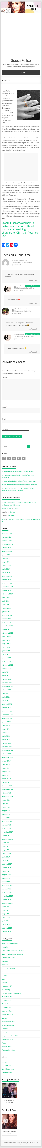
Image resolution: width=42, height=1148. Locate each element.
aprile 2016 (6, 878)
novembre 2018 (7, 789)
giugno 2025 (6, 562)
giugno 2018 (6, 807)
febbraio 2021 (7, 704)
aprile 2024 (6, 612)
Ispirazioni (5, 965)
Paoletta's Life (7, 997)
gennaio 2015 (6, 931)
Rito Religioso (6, 1007)
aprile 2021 (6, 697)
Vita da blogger (7, 1046)
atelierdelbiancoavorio (22, 260)
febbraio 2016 (7, 885)
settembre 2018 (7, 796)
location (4, 975)
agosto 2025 (6, 555)
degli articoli (7, 1065)
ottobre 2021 (6, 690)
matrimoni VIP (7, 986)
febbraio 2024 (7, 615)
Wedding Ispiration (8, 1050)
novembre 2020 (7, 715)
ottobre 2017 (6, 835)
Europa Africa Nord (8, 958)
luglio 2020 (5, 725)
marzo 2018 (6, 818)
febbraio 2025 (7, 576)
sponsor (4, 1018)
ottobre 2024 (6, 590)
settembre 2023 (7, 633)
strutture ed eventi (8, 1021)
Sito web (5, 429)
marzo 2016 (6, 882)
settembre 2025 (7, 551)
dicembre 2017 (7, 828)
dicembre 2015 (7, 892)
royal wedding (7, 1011)
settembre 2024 (7, 594)
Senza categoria (7, 1014)
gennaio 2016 (6, 889)
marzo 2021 (6, 700)
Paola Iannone (6, 508)
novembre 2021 (7, 686)
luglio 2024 (5, 601)
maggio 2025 (6, 565)
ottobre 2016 (6, 867)
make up (5, 982)
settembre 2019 (7, 757)
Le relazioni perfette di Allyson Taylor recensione (18, 481)
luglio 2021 (5, 693)
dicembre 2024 (7, 583)
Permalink (17, 265)
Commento (5, 377)
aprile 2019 (6, 775)
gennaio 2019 (6, 782)
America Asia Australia (10, 943)
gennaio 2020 (6, 743)
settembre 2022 (7, 665)
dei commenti (8, 1069)
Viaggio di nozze (7, 1039)
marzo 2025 (6, 572)
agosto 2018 (6, 800)
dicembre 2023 (7, 622)
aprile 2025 (6, 569)
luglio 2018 (5, 803)
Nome (4, 407)
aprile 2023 (6, 651)
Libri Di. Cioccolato (21, 309)
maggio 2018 (6, 811)
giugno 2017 (6, 850)
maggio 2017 (6, 853)
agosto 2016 (6, 871)
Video (4, 1043)
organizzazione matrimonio (11, 993)
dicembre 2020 (7, 711)
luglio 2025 (5, 558)
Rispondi (34, 280)
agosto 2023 (6, 636)
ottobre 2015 (6, 899)
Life (3, 972)
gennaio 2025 (6, 580)
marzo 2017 (6, 860)
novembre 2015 (7, 896)
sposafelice (20, 286)
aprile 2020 (6, 736)
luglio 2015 (5, 910)
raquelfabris (6, 502)
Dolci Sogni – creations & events (13, 950)
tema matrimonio (8, 1025)
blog (3, 519)
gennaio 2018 (6, 825)
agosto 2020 (6, 722)
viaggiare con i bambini (10, 1036)
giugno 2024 (6, 604)
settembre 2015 (7, 903)
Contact (16, 508)
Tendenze (5, 1029)
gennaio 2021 (6, 708)
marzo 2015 (6, 924)
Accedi (4, 1062)
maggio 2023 (6, 647)
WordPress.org (7, 1072)
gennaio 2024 (6, 619)
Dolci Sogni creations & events (12, 954)
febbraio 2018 (7, 821)
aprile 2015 (6, 921)
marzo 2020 (6, 739)
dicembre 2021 (7, 683)
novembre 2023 (7, 626)
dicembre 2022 (7, 661)
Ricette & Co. (6, 1000)
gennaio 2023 (6, 658)
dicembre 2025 (7, 540)
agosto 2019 (6, 761)
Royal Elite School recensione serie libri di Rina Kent (19, 485)
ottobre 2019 (6, 754)
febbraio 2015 (7, 928)
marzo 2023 (6, 654)
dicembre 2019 (7, 747)
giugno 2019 (6, 768)
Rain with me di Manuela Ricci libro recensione (18, 471)
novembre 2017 (7, 832)
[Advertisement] (21, 35)
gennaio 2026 (6, 537)
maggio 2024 (6, 608)
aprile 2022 (6, 672)
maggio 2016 (6, 875)
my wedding (6, 989)
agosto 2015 (6, 907)
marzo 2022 (6, 676)
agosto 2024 (6, 597)
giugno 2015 (6, 914)
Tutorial (4, 1032)
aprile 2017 (6, 857)
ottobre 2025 (6, 548)
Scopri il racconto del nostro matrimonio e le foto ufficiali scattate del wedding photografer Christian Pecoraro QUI (20, 229)
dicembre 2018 (7, 786)
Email (4, 419)
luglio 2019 (5, 764)
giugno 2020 (6, 729)
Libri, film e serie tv (8, 968)
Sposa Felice (21, 60)
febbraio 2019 (7, 779)
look (3, 979)
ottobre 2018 (6, 793)
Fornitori (5, 961)
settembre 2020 (7, 718)
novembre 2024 (7, 587)
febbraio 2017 (7, 864)
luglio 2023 (5, 640)
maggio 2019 (6, 771)
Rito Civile (5, 1004)
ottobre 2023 (6, 629)
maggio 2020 (6, 732)
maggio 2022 (6, 668)
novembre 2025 (7, 544)
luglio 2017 (5, 846)
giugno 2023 (6, 644)
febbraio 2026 (7, 533)
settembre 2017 (7, 839)
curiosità (5, 947)
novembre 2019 (7, 750)
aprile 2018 (6, 814)
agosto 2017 (6, 843)
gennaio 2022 (6, 679)
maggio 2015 (6, 917)
